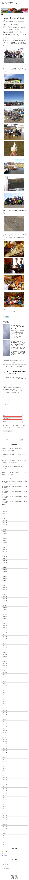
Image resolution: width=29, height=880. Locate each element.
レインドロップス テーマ (14, 878)
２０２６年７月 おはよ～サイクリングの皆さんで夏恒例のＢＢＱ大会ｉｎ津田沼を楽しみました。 (14, 461)
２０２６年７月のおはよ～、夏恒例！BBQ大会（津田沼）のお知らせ (14, 467)
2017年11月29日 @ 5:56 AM (20, 378)
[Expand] (2, 14)
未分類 (5, 855)
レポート (6, 853)
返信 (3, 397)
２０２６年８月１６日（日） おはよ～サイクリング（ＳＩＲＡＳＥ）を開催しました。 (14, 449)
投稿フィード (5, 864)
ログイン (4, 862)
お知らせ (6, 851)
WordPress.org (5, 868)
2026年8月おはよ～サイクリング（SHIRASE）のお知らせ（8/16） (14, 455)
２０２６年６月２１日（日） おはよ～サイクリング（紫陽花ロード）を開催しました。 (14, 473)
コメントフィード (6, 866)
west (19, 325)
